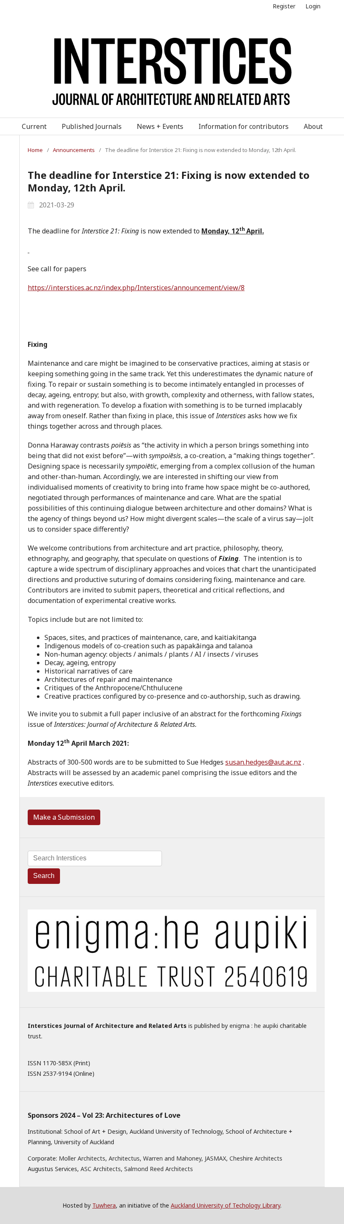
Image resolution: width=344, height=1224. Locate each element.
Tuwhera (104, 1205)
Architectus (124, 1158)
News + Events (160, 126)
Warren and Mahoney (172, 1158)
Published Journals (92, 126)
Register (284, 6)
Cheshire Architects (255, 1158)
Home (35, 150)
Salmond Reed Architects (158, 1169)
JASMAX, (216, 1158)
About (313, 126)
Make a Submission (64, 817)
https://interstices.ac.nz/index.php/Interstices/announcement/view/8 (136, 287)
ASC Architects (101, 1169)
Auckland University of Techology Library (225, 1205)
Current (34, 126)
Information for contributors (243, 126)
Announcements (74, 150)
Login (313, 6)
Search (44, 875)
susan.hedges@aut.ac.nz (263, 762)
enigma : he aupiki (253, 1026)
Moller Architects (82, 1158)
